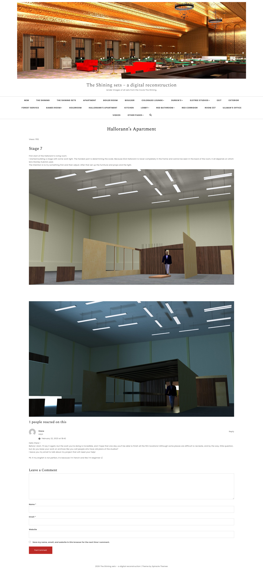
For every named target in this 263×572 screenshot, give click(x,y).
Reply (231, 431)
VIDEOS (117, 115)
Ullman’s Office (232, 107)
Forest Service (30, 107)
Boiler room (110, 100)
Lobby (144, 107)
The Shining (43, 100)
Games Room (53, 107)
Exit (219, 100)
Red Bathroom (164, 107)
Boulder (130, 100)
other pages (135, 115)
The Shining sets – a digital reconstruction (131, 85)
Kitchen (129, 107)
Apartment (89, 100)
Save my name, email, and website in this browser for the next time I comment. (71, 542)
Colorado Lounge (152, 100)
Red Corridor (190, 107)
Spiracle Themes (160, 566)
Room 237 (210, 107)
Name (32, 504)
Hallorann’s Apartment (103, 107)
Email (32, 517)
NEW (26, 100)
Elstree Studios (199, 100)
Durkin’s (176, 100)
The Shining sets (66, 100)
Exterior (234, 100)
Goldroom (75, 107)
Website (33, 529)
